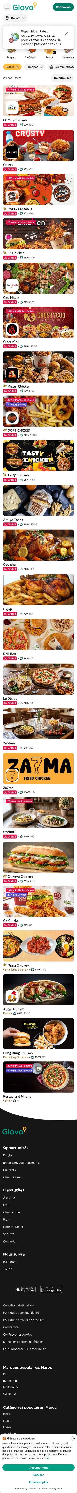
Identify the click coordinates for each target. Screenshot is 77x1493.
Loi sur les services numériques (23, 1341)
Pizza (6, 1414)
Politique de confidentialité (21, 1312)
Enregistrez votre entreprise (21, 1162)
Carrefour (9, 1393)
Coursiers (9, 1170)
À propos (9, 1197)
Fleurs (7, 1420)
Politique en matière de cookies (23, 1320)
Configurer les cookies (17, 1334)
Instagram (9, 1262)
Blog (6, 1219)
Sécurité (8, 1234)
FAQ (5, 1205)
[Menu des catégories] (7, 7)
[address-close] (66, 34)
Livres (7, 1427)
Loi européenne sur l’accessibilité (24, 1349)
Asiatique (9, 1433)
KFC (5, 1374)
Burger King (10, 1380)
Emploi (8, 1155)
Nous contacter (13, 1227)
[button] (11, 50)
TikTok (7, 1269)
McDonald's (10, 1387)
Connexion (10, 1241)
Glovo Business (13, 1177)
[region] (38, 50)
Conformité (11, 1327)
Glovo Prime (11, 1212)
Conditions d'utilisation (18, 1305)
